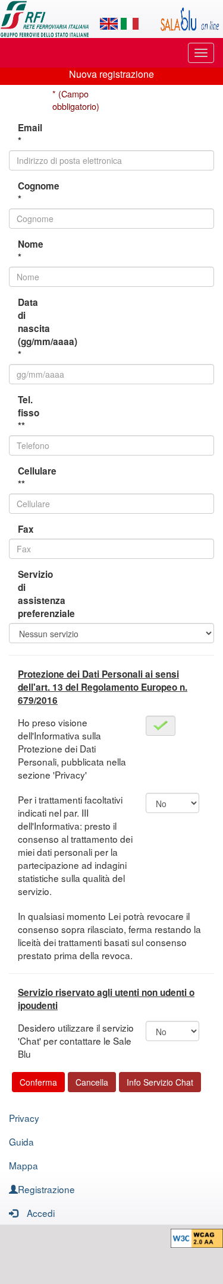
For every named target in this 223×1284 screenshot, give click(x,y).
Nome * (30, 251)
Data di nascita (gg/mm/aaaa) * (30, 328)
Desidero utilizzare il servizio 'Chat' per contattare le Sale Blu (76, 1040)
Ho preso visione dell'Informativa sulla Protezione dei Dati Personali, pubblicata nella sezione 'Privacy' (72, 748)
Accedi (41, 1212)
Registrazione (46, 1189)
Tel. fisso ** (28, 412)
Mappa (23, 1165)
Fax (26, 529)
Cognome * (30, 192)
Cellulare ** (30, 477)
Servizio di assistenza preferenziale (30, 594)
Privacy (24, 1117)
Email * (30, 134)
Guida (21, 1141)
